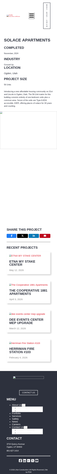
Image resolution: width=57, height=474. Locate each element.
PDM (29, 472)
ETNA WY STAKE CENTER (22, 263)
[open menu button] (31, 16)
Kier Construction (22, 470)
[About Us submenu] (23, 405)
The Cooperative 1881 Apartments (28, 292)
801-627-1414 (13, 451)
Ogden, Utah (10, 73)
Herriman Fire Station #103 (21, 350)
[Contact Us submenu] (25, 427)
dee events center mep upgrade (26, 321)
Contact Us (28, 393)
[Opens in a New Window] (21, 461)
